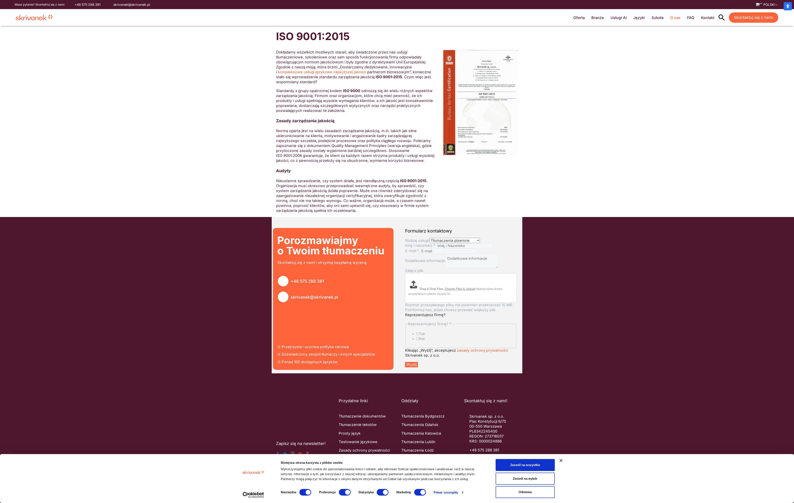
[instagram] (292, 453)
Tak (422, 334)
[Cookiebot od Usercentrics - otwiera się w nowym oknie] (253, 495)
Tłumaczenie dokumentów (362, 416)
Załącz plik (414, 270)
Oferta (579, 17)
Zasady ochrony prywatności (364, 450)
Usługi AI (619, 17)
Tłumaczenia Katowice (421, 433)
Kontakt (707, 17)
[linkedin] (285, 453)
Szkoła (658, 17)
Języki (639, 17)
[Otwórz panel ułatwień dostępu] (788, 6)
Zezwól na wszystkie (525, 465)
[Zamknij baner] (561, 460)
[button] (721, 17)
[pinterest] (307, 453)
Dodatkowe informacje (425, 261)
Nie (422, 339)
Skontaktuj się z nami (753, 17)
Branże (597, 17)
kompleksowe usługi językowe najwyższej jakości (322, 72)
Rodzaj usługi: (417, 240)
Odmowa (525, 492)
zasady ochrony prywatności (482, 350)
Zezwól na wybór (525, 478)
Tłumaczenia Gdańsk (419, 424)
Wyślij (411, 364)
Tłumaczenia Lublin (418, 442)
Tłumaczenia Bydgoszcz (423, 416)
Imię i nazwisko (420, 245)
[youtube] (300, 453)
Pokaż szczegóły (446, 492)
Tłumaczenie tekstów (358, 424)
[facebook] (277, 453)
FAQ (690, 17)
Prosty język (350, 433)
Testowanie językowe (358, 442)
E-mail (412, 251)
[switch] (345, 492)
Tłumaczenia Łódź (417, 450)
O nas (675, 17)
